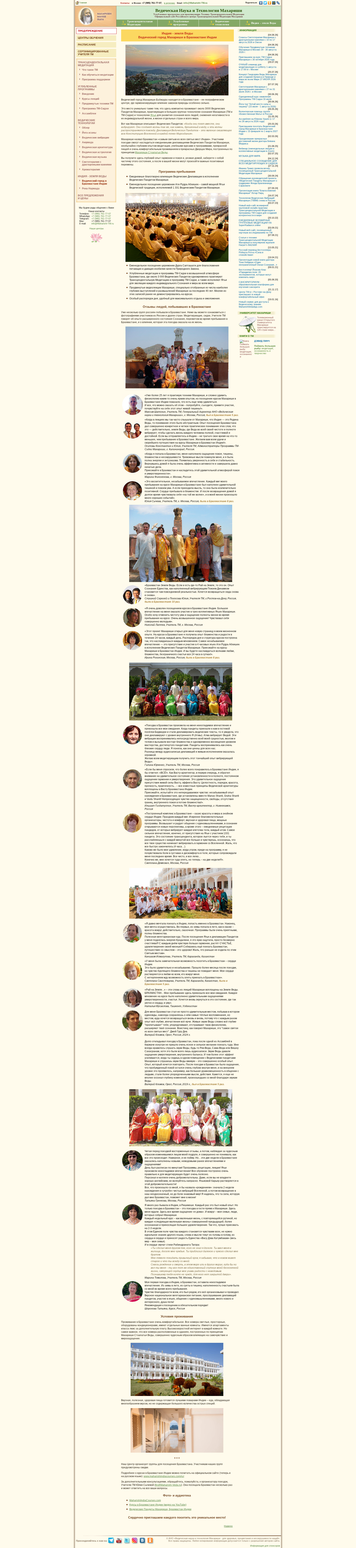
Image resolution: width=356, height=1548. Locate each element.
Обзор (85, 127)
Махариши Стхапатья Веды (151, 152)
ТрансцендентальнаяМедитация (140, 23)
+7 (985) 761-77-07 (101, 213)
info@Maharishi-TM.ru (195, 3)
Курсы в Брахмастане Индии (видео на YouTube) (157, 1504)
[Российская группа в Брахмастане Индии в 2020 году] (180, 1147)
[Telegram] (111, 1541)
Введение (88, 94)
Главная (82, 3)
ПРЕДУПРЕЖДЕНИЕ (90, 30)
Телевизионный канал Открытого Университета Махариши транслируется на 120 (266, 323)
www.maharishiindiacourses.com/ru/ (164, 1476)
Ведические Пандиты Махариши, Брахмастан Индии (160, 1509)
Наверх (228, 1526)
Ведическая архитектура (97, 147)
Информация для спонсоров (265, 1545)
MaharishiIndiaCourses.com (145, 1500)
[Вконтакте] (142, 1541)
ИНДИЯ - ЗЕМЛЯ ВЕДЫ (92, 176)
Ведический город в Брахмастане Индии (94, 182)
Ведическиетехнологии (222, 23)
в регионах (169, 3)
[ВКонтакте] (261, 3)
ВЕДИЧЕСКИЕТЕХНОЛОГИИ (86, 122)
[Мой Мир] (274, 3)
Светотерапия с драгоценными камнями (96, 163)
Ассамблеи (89, 113)
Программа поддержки (96, 79)
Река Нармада (91, 188)
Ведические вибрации (95, 137)
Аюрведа (87, 142)
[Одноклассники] (269, 3)
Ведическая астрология (96, 152)
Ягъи (153, 115)
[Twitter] (265, 3)
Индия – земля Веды (263, 23)
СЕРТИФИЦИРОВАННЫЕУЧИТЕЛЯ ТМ (93, 53)
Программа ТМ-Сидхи (95, 108)
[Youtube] (119, 1541)
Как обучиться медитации (98, 74)
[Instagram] (135, 1541)
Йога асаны (89, 132)
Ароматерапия (91, 169)
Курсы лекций (90, 98)
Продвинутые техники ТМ (97, 103)
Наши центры (96, 228)
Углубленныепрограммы (181, 23)
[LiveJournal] (278, 3)
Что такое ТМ (90, 69)
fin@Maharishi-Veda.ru (168, 1485)
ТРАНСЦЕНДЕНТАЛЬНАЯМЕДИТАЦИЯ (93, 64)
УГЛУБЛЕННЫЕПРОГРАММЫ (87, 88)
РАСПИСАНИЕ (87, 44)
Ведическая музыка (94, 157)
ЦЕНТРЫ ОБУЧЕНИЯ (90, 37)
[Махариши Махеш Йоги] (95, 26)
